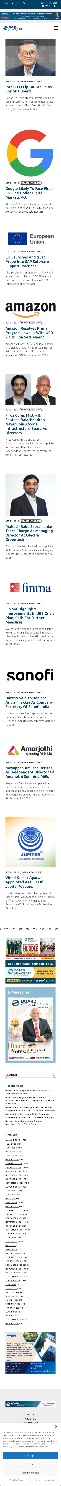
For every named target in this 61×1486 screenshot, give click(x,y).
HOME (6, 3)
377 (20, 929)
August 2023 (12, 1281)
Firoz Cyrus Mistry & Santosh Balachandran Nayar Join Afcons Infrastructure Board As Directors (26, 424)
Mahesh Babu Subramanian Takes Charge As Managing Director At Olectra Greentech (29, 533)
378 (28, 929)
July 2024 (10, 1238)
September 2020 (14, 1320)
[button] (56, 1426)
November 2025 (14, 1175)
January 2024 (13, 1261)
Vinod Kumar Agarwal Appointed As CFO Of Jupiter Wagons (24, 882)
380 (42, 929)
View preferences (30, 1472)
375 (6, 929)
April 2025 (11, 1202)
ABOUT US (18, 3)
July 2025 (10, 1191)
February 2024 (13, 1257)
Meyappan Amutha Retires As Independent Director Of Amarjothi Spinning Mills (29, 772)
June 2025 (11, 1195)
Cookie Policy (16, 1480)
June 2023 (11, 1288)
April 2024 (11, 1249)
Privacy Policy (34, 1480)
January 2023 (13, 1308)
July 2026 (10, 1144)
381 (49, 929)
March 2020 (12, 1323)
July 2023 (10, 1284)
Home (30, 1414)
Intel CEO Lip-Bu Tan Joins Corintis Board (28, 89)
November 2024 (14, 1222)
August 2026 (12, 1140)
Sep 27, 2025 (12, 81)
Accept (30, 1455)
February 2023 (13, 1304)
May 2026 (10, 1152)
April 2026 (11, 1156)
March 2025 (12, 1206)
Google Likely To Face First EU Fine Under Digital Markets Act (28, 192)
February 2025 (13, 1210)
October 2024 (13, 1226)
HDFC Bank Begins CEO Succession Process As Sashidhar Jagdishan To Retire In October (30, 1100)
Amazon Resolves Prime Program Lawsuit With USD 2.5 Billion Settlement (29, 332)
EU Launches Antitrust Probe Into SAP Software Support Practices (27, 261)
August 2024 (12, 1234)
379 (35, 929)
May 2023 (10, 1292)
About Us (49, 1480)
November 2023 (14, 1269)
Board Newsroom (31, 81)
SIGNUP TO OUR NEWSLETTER (48, 4)
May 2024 (10, 1245)
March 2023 (12, 1300)
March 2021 (11, 1316)
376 (13, 929)
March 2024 (12, 1253)
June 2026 (11, 1148)
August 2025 (12, 1187)
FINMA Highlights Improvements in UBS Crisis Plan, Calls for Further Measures (29, 615)
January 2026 (13, 1167)
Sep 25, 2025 (12, 872)
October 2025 (13, 1179)
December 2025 (13, 1171)
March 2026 (12, 1159)
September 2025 (14, 1183)
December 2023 (13, 1265)
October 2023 (13, 1273)
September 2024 (14, 1230)
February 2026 (13, 1163)
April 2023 (11, 1296)
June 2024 (11, 1241)
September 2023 (14, 1277)
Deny (30, 1464)
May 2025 (10, 1199)
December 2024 (14, 1218)
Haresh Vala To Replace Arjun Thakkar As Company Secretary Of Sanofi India (29, 702)
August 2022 (12, 1312)
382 (56, 929)
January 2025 (13, 1214)
